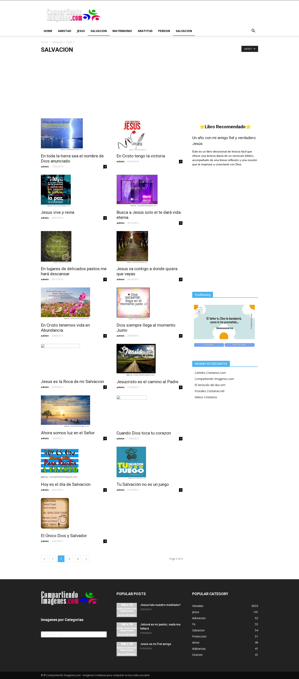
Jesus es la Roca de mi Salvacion (72, 381)
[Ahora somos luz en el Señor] (74, 411)
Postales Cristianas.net (210, 391)
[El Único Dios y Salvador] (74, 514)
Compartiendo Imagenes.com (214, 379)
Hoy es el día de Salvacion (66, 484)
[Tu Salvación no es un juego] (149, 463)
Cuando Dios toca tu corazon (144, 433)
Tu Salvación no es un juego (143, 484)
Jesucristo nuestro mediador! (160, 605)
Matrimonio (122, 31)
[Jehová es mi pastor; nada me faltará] (127, 629)
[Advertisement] (149, 87)
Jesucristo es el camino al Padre (147, 381)
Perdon (164, 31)
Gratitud (145, 31)
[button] (253, 31)
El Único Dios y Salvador (64, 535)
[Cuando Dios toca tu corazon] (149, 411)
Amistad (64, 31)
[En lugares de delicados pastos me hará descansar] (74, 247)
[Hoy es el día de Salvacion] (74, 463)
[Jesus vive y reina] (74, 191)
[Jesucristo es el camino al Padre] (149, 360)
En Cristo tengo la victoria (141, 156)
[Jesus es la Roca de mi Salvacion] (74, 360)
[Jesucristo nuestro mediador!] (127, 610)
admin (45, 166)
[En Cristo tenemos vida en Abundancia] (74, 303)
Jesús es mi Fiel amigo (155, 644)
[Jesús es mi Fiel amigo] (127, 649)
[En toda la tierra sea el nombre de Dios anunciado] (74, 134)
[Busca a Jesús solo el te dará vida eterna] (149, 191)
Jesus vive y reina (57, 212)
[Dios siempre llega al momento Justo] (149, 303)
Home (48, 31)
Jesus (81, 31)
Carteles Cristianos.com (210, 373)
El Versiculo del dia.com (210, 385)
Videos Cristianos (206, 397)
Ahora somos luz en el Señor (68, 432)
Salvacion (99, 31)
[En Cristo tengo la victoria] (149, 134)
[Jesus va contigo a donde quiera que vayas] (149, 247)
